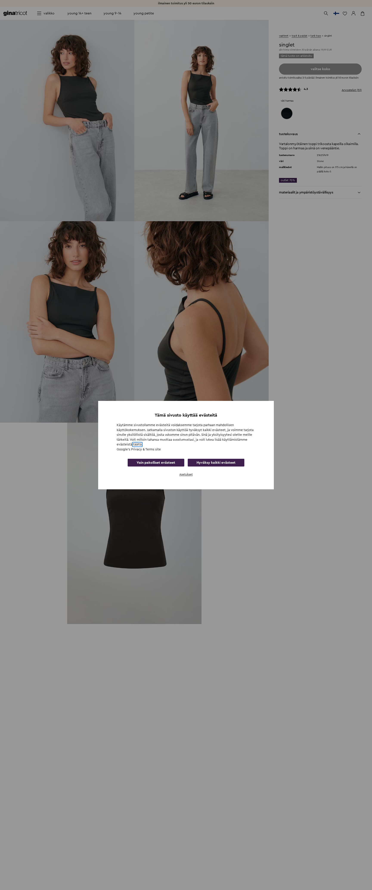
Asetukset (186, 474)
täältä (137, 444)
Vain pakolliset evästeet (156, 462)
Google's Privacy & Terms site (139, 449)
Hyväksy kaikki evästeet (216, 462)
